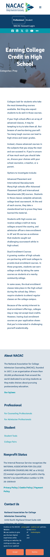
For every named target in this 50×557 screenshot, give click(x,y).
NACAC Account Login (24, 26)
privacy (24, 527)
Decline (34, 552)
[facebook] (12, 31)
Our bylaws (9, 392)
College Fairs (10, 441)
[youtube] (31, 31)
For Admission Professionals (17, 419)
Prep (14, 70)
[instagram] (27, 31)
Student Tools (10, 435)
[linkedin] (17, 31)
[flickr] (37, 31)
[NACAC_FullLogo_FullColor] (20, 3)
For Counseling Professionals (18, 413)
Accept (15, 552)
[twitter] (22, 31)
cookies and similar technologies (35, 529)
